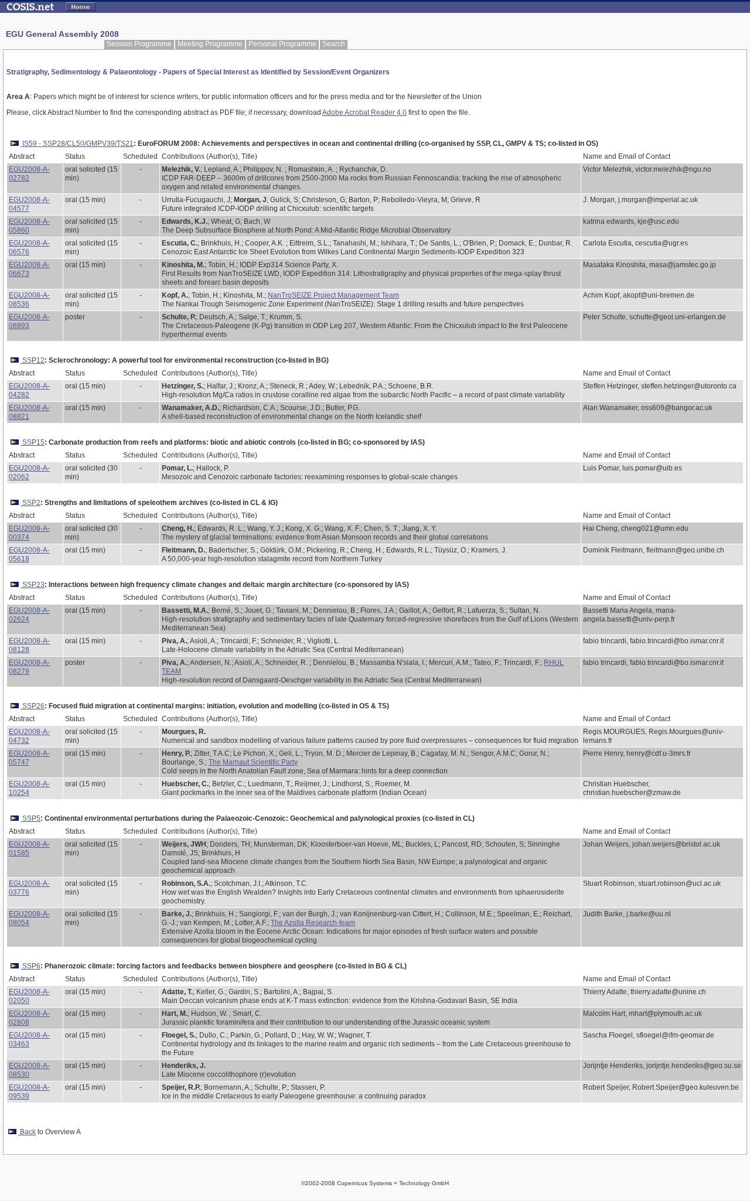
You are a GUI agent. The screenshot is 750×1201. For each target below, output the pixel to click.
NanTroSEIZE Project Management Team (333, 295)
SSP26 (33, 706)
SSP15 (33, 442)
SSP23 (33, 585)
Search (333, 44)
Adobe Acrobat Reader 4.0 (364, 112)
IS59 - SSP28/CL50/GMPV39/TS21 (77, 143)
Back (27, 1132)
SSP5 (30, 818)
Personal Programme (282, 44)
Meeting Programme (210, 44)
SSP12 (33, 360)
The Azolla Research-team (313, 923)
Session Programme (139, 44)
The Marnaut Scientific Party (253, 762)
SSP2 (30, 503)
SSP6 (30, 966)
